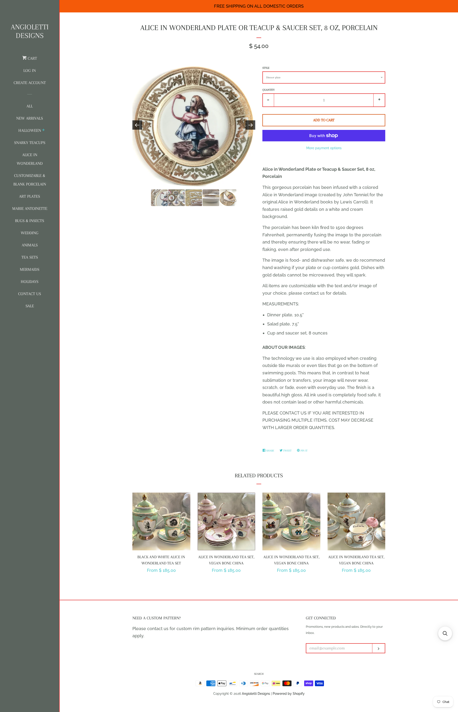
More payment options (324, 148)
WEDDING (29, 232)
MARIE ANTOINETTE (29, 208)
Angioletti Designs (30, 31)
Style (265, 67)
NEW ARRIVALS (29, 118)
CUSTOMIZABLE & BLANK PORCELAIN (29, 179)
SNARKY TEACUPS (29, 142)
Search (259, 673)
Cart (31, 58)
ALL (29, 106)
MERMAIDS (29, 269)
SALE (30, 305)
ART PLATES (29, 196)
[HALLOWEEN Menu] (43, 130)
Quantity (268, 89)
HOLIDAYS (29, 281)
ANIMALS (30, 245)
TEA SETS (29, 257)
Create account (30, 82)
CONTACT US (29, 293)
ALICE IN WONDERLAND (30, 159)
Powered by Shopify (289, 693)
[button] (445, 633)
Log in (29, 70)
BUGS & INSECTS (29, 220)
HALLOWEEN (29, 130)
